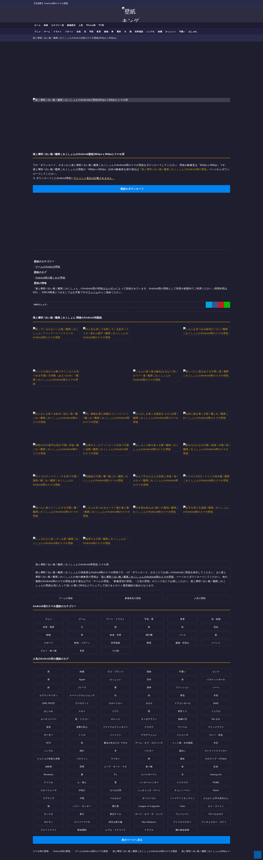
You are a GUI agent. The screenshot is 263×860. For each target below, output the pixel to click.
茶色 (48, 727)
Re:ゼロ (216, 719)
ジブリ (115, 711)
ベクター (149, 750)
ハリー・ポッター (82, 806)
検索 (46, 25)
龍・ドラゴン (82, 719)
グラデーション (149, 735)
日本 (149, 679)
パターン (69, 31)
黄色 (182, 695)
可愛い (182, 31)
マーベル (182, 727)
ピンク (216, 671)
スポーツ (48, 643)
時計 (82, 750)
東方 (82, 814)
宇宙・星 (149, 619)
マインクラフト (216, 727)
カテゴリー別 (57, 25)
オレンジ (115, 719)
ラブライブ (48, 798)
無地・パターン (82, 643)
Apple (82, 679)
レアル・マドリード (115, 830)
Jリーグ (82, 687)
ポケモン (48, 822)
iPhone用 (91, 25)
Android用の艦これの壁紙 (50, 277)
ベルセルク (115, 798)
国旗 (149, 671)
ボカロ (149, 703)
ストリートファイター (216, 750)
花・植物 (216, 619)
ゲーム (47, 31)
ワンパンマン (182, 814)
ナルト (82, 711)
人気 (81, 25)
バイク (182, 635)
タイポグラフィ (149, 719)
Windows (48, 774)
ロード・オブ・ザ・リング (149, 814)
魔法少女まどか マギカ (115, 743)
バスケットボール (216, 679)
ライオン (115, 758)
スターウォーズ (49, 790)
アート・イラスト (115, 619)
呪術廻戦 (82, 830)
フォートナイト (49, 830)
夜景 (99, 31)
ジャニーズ (182, 735)
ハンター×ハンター (149, 782)
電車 (119, 31)
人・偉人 (82, 782)
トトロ (82, 735)
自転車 (48, 766)
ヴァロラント (82, 703)
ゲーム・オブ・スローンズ (149, 743)
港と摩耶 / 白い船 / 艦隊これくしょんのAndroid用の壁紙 (174, 169)
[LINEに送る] (227, 305)
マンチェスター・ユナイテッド (217, 822)
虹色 (216, 766)
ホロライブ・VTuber (216, 758)
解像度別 (71, 25)
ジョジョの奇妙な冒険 (48, 758)
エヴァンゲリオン (48, 695)
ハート (216, 687)
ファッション (182, 687)
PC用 (101, 25)
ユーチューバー (49, 719)
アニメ (37, 31)
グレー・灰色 (216, 735)
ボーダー (48, 735)
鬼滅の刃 (182, 719)
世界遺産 (139, 31)
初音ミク (182, 711)
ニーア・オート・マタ (115, 766)
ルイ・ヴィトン (216, 806)
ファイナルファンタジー (115, 727)
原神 (149, 687)
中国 (82, 798)
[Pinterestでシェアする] (221, 305)
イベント (216, 643)
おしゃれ (193, 31)
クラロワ (149, 727)
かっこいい (170, 31)
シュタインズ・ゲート (149, 790)
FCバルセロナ (216, 814)
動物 (48, 635)
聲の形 (115, 806)
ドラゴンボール (183, 703)
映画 (149, 643)
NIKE (216, 703)
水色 (216, 695)
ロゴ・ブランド (116, 671)
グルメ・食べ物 (49, 650)
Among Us (216, 774)
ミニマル (216, 711)
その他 (115, 650)
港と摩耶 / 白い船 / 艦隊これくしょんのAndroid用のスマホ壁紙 (137, 577)
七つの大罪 (115, 790)
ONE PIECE (48, 703)
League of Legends (149, 806)
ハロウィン (82, 758)
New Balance (149, 822)
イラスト (57, 31)
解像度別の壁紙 (133, 598)
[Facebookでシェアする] (215, 305)
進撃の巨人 (82, 727)
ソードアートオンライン (182, 798)
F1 (115, 774)
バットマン (115, 735)
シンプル (150, 31)
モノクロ (48, 814)
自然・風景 (48, 627)
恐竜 (82, 766)
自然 (79, 31)
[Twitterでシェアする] (209, 305)
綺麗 (160, 31)
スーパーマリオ (82, 822)
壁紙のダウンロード (132, 189)
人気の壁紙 (200, 598)
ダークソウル (149, 798)
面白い (182, 750)
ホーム (37, 25)
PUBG (216, 782)
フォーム (93, 292)
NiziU (216, 790)
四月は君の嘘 (115, 822)
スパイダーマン (149, 774)
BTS (48, 743)
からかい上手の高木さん (216, 798)
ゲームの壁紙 (66, 598)
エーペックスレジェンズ (82, 695)
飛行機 (149, 635)
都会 (182, 758)
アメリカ (48, 782)
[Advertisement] (131, 66)
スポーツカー (115, 703)
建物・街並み (182, 643)
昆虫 (216, 627)
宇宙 (91, 31)
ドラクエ (149, 830)
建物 (106, 31)
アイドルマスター (182, 822)
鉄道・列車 (115, 635)
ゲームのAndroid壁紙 (47, 266)
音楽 (82, 650)
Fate (182, 806)
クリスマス (182, 782)
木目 (216, 743)
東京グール (115, 814)
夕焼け (82, 790)
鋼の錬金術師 (182, 830)
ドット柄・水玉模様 (182, 743)
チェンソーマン (183, 790)
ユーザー (110, 288)
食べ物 (149, 766)
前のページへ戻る (132, 840)
